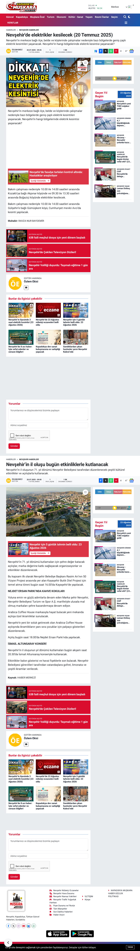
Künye (87, 899)
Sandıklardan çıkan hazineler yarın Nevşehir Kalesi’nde (75, 349)
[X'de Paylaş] (105, 51)
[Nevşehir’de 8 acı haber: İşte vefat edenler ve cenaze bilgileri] (20, 337)
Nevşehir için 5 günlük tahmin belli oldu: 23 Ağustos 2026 (74, 322)
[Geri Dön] (8, 943)
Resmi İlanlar (102, 17)
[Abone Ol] (131, 51)
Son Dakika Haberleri (63, 912)
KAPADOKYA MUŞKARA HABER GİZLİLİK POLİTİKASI (120, 893)
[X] (13, 926)
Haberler (11, 30)
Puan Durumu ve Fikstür (64, 905)
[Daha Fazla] (116, 51)
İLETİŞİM (89, 896)
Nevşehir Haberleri (29, 30)
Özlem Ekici (31, 281)
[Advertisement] (48, 147)
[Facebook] (8, 926)
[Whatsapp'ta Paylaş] (110, 51)
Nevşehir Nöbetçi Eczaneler (66, 890)
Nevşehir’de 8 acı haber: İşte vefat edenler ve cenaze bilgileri (20, 349)
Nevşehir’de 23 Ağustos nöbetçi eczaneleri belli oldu (47, 322)
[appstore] (58, 933)
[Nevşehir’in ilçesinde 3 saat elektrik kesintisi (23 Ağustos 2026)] (20, 310)
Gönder (14, 446)
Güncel (10, 17)
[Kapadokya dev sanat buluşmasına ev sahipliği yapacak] (48, 337)
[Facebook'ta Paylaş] (101, 51)
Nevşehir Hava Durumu (63, 893)
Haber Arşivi (59, 915)
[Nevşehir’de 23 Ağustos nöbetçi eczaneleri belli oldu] (48, 310)
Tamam (130, 947)
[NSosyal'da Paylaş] (95, 51)
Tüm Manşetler (60, 909)
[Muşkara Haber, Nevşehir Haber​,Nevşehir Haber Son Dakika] (21, 7)
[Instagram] (18, 926)
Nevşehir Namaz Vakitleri (65, 896)
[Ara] (125, 17)
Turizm (50, 17)
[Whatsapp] (33, 926)
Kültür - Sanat (75, 17)
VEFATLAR (12, 22)
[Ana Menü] (125, 23)
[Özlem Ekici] (15, 283)
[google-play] (82, 933)
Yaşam (89, 17)
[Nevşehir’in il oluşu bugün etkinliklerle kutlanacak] (48, 512)
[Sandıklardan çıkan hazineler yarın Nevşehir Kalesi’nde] (75, 337)
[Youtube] (23, 926)
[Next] (28, 926)
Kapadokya (22, 17)
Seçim (114, 17)
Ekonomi (61, 17)
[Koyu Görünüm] (129, 17)
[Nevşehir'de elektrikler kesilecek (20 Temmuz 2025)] (48, 82)
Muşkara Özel (37, 17)
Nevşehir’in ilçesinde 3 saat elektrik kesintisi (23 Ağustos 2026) (20, 322)
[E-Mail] (26, 287)
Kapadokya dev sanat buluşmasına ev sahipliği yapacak (48, 349)
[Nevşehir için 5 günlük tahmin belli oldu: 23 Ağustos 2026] (75, 310)
